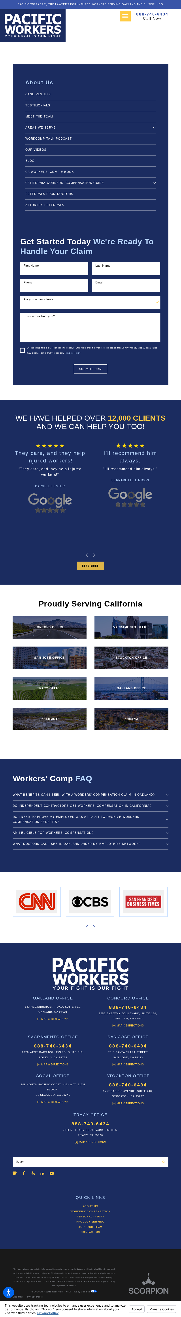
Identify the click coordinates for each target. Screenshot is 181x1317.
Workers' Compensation (90, 1211)
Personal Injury (90, 1216)
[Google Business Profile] (15, 1173)
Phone (27, 282)
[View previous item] (87, 555)
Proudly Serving (90, 1221)
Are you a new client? (38, 299)
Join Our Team (90, 1227)
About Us (90, 1206)
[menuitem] (90, 94)
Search (21, 1161)
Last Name (103, 265)
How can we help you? (39, 316)
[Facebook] (24, 1173)
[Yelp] (33, 1173)
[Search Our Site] (163, 1162)
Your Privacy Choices (78, 1291)
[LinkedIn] (42, 1173)
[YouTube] (52, 1173)
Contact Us (90, 1232)
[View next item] (94, 555)
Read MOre (90, 566)
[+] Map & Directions (53, 1018)
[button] (8, 1292)
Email (99, 282)
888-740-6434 (152, 14)
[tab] (154, 127)
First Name (31, 265)
